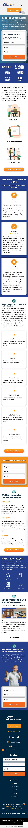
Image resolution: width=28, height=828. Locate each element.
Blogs (15, 793)
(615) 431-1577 (15, 746)
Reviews (15, 796)
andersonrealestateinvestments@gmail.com (15, 749)
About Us (15, 790)
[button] (14, 169)
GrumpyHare (9, 806)
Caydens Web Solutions (18, 826)
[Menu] (21, 5)
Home (15, 783)
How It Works (15, 786)
